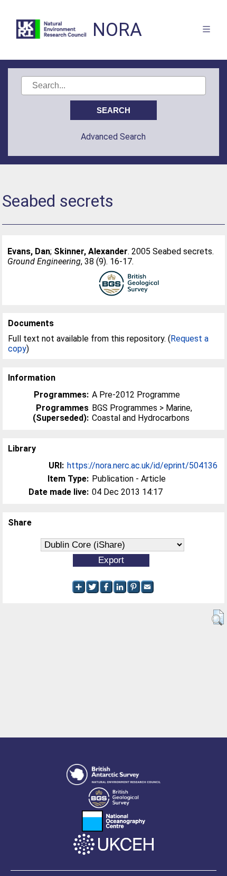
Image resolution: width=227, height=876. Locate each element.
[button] (218, 617)
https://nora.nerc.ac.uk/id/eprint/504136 (142, 465)
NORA (117, 30)
